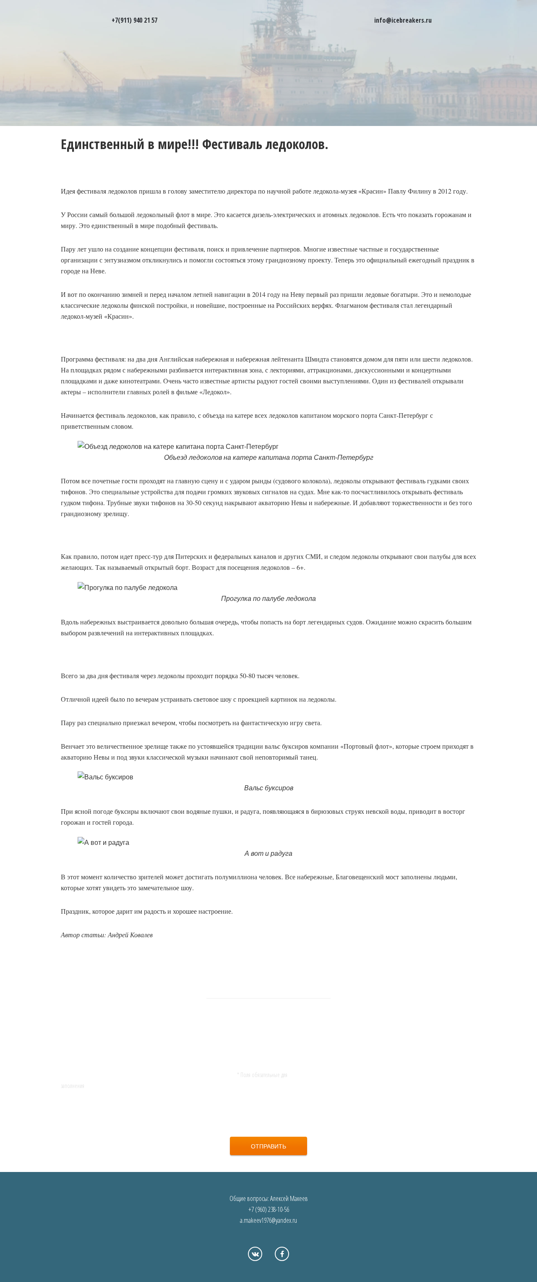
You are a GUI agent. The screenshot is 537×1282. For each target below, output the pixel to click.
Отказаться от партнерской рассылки (272, 1118)
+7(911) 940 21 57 (134, 20)
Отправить (268, 1146)
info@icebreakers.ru (403, 20)
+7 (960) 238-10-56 (268, 1209)
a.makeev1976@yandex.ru (268, 1220)
